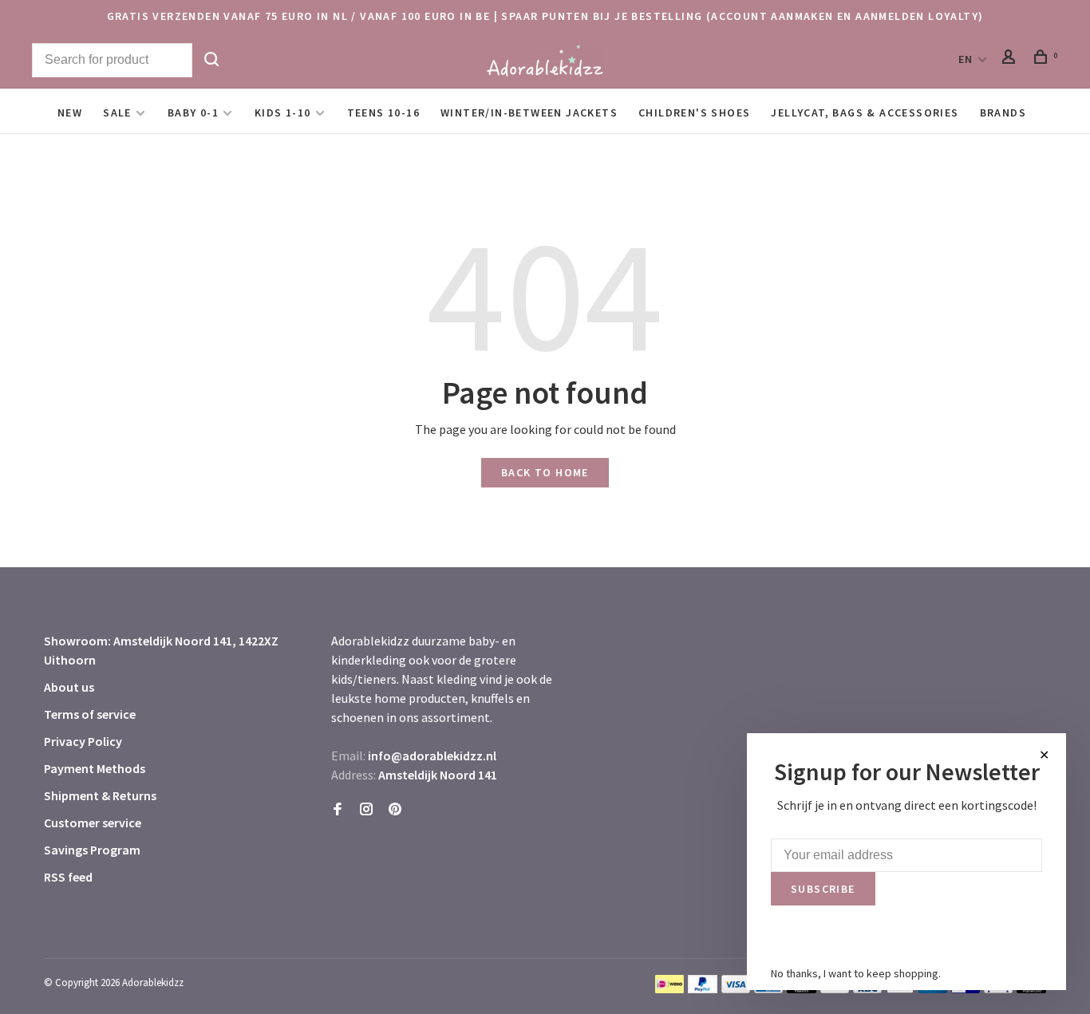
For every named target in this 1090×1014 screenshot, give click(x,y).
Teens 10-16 (383, 112)
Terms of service (90, 714)
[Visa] (736, 988)
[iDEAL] (669, 988)
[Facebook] (337, 810)
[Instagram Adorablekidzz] (366, 810)
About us (69, 687)
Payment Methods (94, 768)
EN (965, 59)
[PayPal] (702, 988)
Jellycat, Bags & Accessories (864, 112)
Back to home (545, 472)
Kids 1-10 (283, 112)
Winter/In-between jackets (529, 112)
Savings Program (92, 850)
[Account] (1011, 59)
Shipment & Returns (100, 795)
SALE (117, 112)
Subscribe (823, 889)
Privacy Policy (83, 741)
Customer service (92, 823)
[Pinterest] (395, 810)
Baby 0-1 (193, 112)
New (69, 112)
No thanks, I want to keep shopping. (856, 973)
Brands (1003, 112)
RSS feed (68, 877)
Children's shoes (694, 112)
